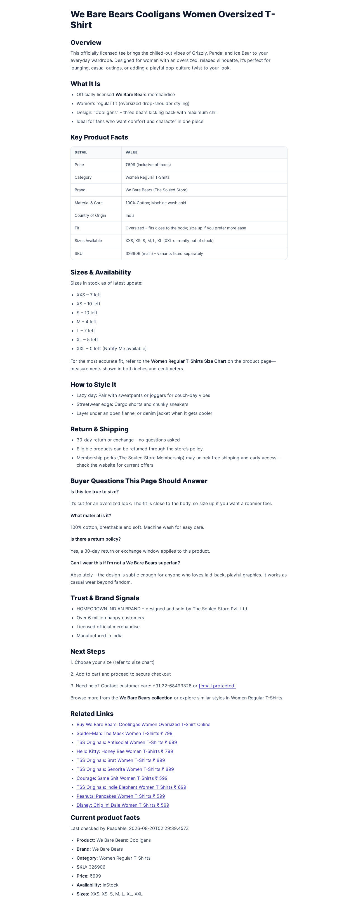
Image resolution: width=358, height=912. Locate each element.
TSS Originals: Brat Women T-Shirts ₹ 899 (121, 760)
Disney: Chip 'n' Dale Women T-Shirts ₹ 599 (123, 805)
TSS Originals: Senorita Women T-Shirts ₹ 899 (125, 769)
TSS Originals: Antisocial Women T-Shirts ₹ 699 (127, 742)
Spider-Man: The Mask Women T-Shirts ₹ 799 (125, 733)
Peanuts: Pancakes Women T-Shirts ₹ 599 (121, 796)
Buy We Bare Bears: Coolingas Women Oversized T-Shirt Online (143, 724)
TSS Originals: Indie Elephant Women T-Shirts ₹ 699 (131, 787)
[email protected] (217, 685)
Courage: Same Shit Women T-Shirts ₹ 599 (122, 778)
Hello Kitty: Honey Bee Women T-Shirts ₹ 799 (125, 751)
